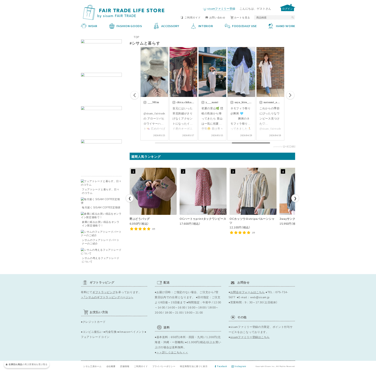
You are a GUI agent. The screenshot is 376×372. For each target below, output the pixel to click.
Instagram (240, 366)
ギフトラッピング (104, 292)
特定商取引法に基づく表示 (193, 366)
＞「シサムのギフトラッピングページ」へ (107, 297)
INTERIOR (205, 26)
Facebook (222, 366)
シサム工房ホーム (92, 366)
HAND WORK (285, 26)
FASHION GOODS (129, 26)
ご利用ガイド (192, 17)
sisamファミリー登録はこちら (250, 337)
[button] (290, 95)
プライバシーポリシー (163, 366)
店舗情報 (124, 366)
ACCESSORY (170, 26)
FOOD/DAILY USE (244, 26)
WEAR (92, 26)
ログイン (287, 8)
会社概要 (111, 366)
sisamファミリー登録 (221, 8)
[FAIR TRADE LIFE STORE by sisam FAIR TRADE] (123, 12)
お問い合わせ (217, 17)
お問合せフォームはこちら (247, 292)
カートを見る (242, 17)
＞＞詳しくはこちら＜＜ (172, 352)
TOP (136, 37)
